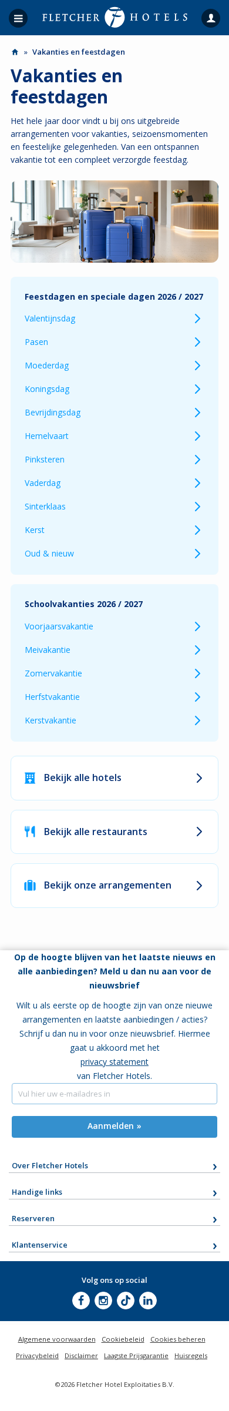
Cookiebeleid (123, 1339)
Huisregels (190, 1355)
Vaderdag (42, 482)
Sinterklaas (45, 506)
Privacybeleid (37, 1355)
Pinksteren (45, 459)
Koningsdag (47, 388)
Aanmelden (110, 1125)
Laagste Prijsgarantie (136, 1355)
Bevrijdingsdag (52, 412)
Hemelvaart (47, 435)
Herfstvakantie (52, 696)
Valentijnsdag (50, 318)
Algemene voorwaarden (57, 1339)
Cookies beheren (178, 1339)
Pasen (36, 341)
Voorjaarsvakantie (59, 626)
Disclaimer (81, 1355)
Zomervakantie (53, 673)
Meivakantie (47, 649)
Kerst (35, 529)
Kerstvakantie (50, 720)
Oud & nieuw (49, 553)
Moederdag (47, 365)
